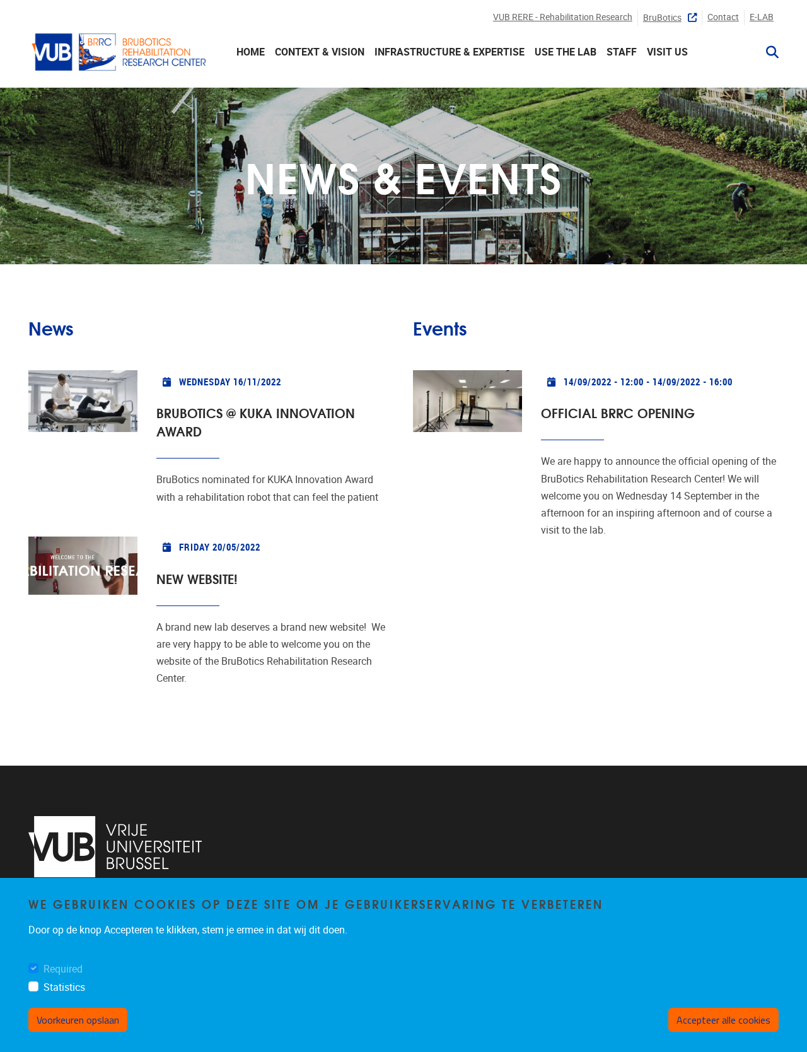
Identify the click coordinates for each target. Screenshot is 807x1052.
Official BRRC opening (618, 412)
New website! (197, 578)
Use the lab (565, 52)
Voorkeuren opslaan (78, 1019)
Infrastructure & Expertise (449, 52)
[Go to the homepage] (119, 51)
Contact (723, 17)
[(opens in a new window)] (115, 846)
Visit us (667, 52)
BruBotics (662, 18)
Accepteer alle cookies (723, 1019)
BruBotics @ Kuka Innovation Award (255, 421)
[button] (767, 52)
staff (622, 52)
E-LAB (762, 17)
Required (63, 970)
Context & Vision (319, 52)
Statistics (64, 988)
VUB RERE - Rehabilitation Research (562, 17)
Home (250, 52)
